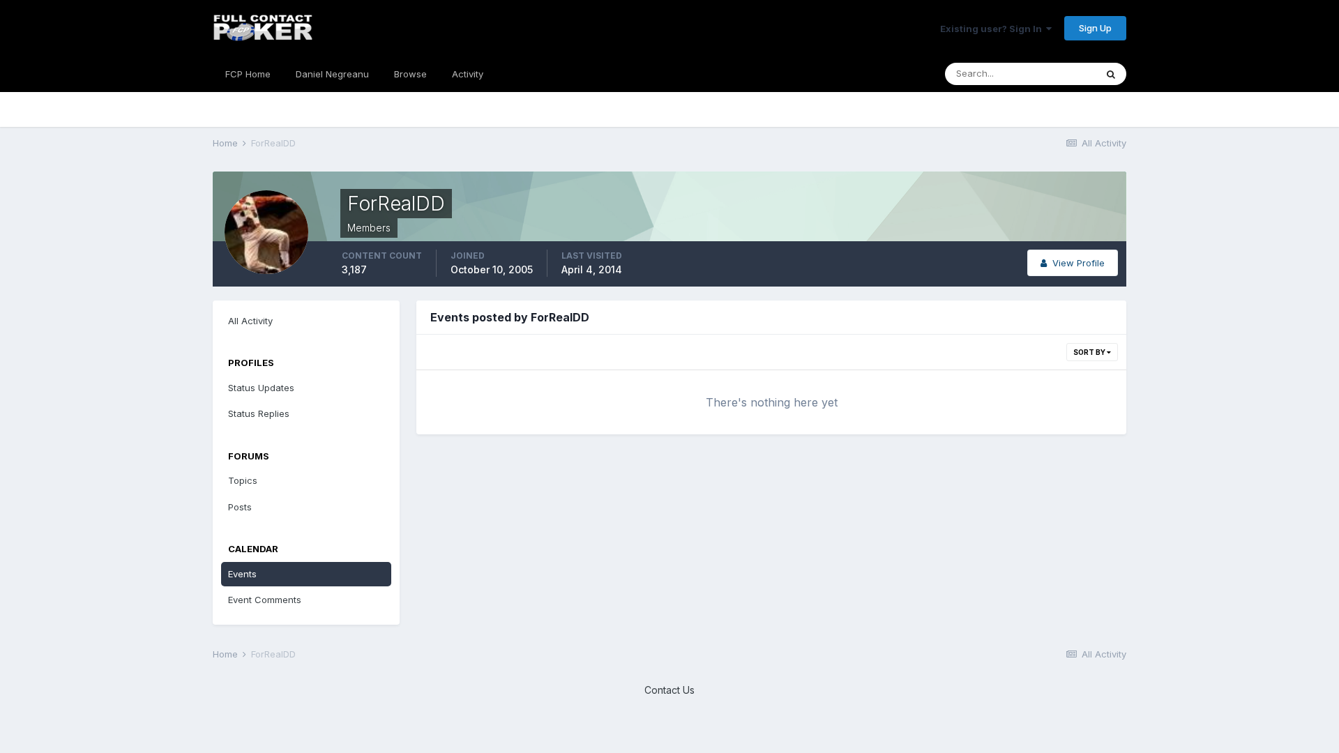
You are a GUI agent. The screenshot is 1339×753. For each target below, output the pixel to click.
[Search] (1111, 74)
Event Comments (264, 599)
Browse (410, 73)
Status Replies (258, 413)
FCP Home (248, 73)
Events (242, 573)
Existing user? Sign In (993, 28)
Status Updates (261, 387)
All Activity (250, 320)
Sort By (1090, 352)
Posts (240, 506)
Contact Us (669, 690)
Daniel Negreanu (332, 73)
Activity (467, 73)
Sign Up (1095, 27)
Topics (242, 480)
